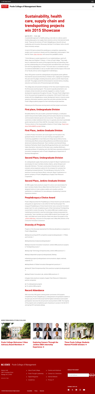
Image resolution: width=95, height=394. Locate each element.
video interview (37, 54)
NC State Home (7, 1)
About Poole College (34, 370)
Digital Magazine (33, 376)
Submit (92, 375)
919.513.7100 (4, 378)
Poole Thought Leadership (35, 373)
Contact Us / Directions (54, 373)
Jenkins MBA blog (30, 218)
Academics (31, 380)
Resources (42, 390)
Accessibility (29, 390)
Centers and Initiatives (54, 370)
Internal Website (52, 376)
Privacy (36, 390)
